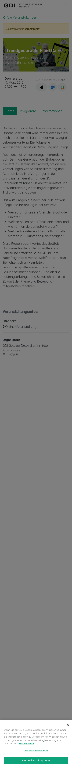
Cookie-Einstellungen (36, 750)
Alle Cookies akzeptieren (36, 760)
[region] (36, 743)
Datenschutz (26, 743)
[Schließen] (68, 725)
